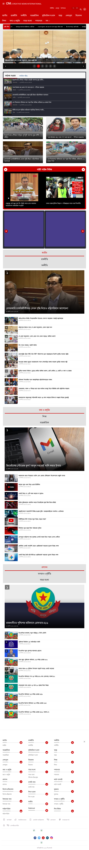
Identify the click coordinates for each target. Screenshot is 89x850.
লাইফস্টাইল (6, 809)
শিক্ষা (4, 20)
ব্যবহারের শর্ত (65, 820)
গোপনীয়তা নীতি (14, 826)
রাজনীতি (14, 15)
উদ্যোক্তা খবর (7, 799)
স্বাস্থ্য (60, 15)
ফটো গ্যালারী (58, 779)
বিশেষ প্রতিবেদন (8, 789)
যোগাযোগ (53, 820)
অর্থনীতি (24, 15)
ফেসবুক (57, 8)
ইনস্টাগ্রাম (63, 8)
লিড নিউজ (57, 809)
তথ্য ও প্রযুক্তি (15, 20)
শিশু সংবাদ (31, 792)
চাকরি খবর (31, 782)
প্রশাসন (5, 779)
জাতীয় (4, 15)
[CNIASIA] (43, 843)
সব (47, 20)
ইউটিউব (52, 8)
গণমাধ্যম (38, 20)
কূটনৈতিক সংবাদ (48, 15)
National (31, 808)
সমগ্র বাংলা (27, 20)
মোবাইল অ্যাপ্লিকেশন (38, 820)
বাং (73, 8)
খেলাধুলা (69, 15)
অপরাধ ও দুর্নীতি (59, 799)
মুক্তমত (56, 789)
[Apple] (45, 831)
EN (77, 8)
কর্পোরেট (9, 820)
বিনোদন (79, 15)
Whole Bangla (33, 777)
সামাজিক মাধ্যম (22, 820)
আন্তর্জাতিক (34, 15)
